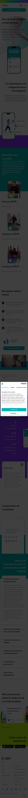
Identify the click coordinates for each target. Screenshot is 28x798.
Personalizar (13, 413)
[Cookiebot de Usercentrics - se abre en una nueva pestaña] (21, 384)
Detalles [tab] (13, 387)
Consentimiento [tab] (5, 387)
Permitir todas (14, 409)
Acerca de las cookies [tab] (21, 387)
